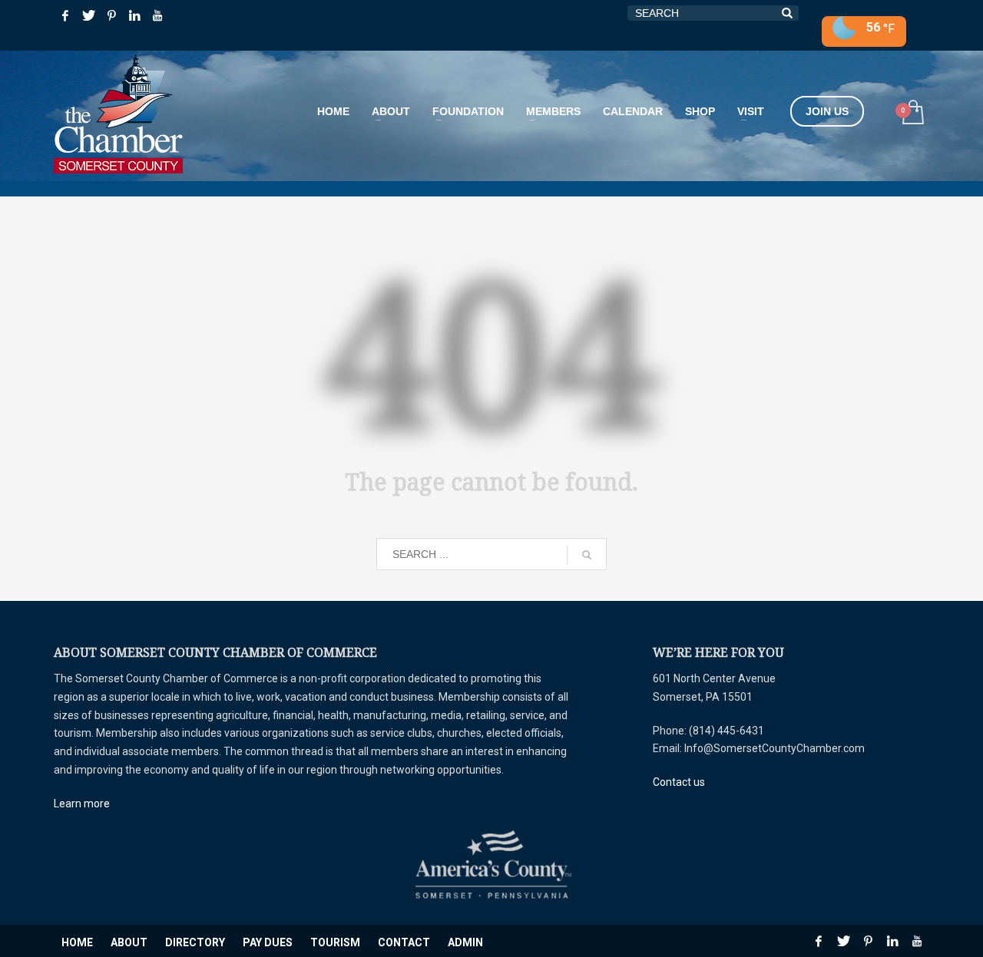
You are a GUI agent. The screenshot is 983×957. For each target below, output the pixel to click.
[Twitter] (88, 15)
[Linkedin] (134, 15)
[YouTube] (157, 15)
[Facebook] (65, 15)
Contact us (679, 782)
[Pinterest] (111, 15)
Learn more (82, 803)
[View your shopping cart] (912, 114)
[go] (587, 555)
